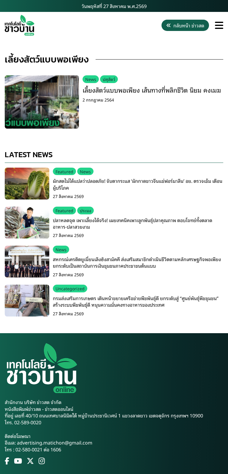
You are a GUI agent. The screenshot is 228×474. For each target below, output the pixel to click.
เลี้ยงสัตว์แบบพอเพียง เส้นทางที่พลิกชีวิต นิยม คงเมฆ (152, 90)
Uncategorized (70, 288)
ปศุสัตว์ (109, 79)
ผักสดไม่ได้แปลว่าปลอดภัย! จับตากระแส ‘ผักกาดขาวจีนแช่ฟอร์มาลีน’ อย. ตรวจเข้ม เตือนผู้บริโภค (137, 184)
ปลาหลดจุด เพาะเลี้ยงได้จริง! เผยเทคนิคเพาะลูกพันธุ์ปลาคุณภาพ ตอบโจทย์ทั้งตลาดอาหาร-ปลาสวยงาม (132, 223)
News (90, 79)
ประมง (85, 210)
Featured (64, 171)
